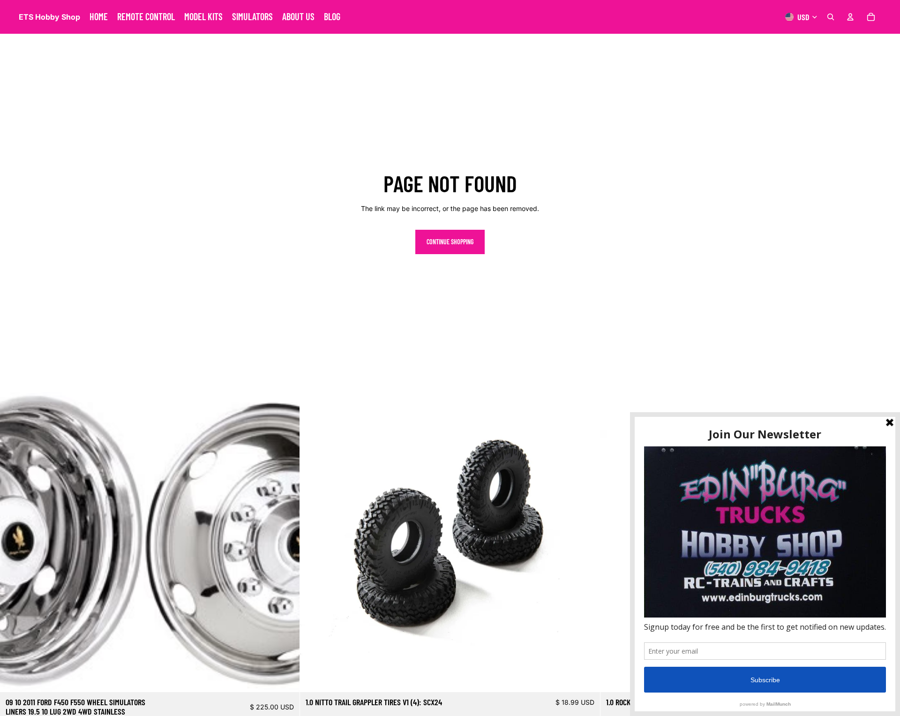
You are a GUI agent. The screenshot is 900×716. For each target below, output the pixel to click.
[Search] (830, 17)
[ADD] (285, 677)
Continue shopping (450, 242)
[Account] (850, 17)
